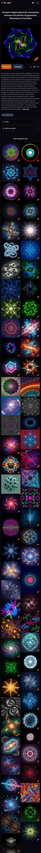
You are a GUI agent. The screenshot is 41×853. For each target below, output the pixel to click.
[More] (31, 67)
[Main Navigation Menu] (38, 2)
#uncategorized (7, 115)
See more (26, 109)
